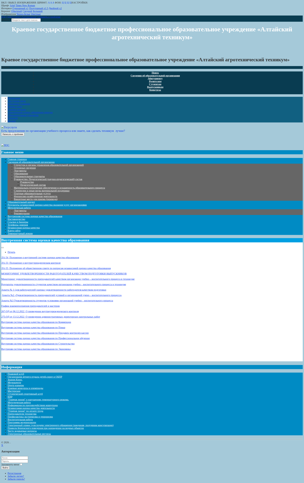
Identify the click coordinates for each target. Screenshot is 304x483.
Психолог (13, 118)
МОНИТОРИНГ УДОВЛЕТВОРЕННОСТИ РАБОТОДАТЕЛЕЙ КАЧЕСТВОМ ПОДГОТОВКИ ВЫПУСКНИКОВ (64, 273)
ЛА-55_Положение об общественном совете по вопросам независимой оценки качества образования (56, 268)
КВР (10, 396)
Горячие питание (17, 109)
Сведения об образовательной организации (31, 162)
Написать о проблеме (13, 134)
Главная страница (17, 159)
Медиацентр (14, 382)
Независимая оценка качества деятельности (31, 408)
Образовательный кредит (21, 202)
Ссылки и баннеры (18, 222)
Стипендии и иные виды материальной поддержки (42, 190)
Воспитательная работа (20, 419)
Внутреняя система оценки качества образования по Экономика (36, 349)
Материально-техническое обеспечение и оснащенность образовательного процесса (59, 187)
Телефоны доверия (18, 225)
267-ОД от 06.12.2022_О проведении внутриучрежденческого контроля (40, 311)
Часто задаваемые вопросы (22, 431)
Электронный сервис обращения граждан (30, 112)
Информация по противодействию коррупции (33, 405)
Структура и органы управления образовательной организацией (49, 165)
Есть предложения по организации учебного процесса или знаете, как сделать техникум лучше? (63, 130)
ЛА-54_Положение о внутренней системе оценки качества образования (40, 257)
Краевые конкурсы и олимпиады (25, 388)
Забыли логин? (16, 476)
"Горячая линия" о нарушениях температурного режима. (38, 399)
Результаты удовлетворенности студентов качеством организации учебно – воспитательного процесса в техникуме (63, 284)
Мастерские (14, 391)
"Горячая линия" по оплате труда (25, 411)
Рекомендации (22, 213)
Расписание (14, 98)
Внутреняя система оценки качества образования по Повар (33, 327)
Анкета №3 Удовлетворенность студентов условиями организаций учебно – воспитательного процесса (57, 300)
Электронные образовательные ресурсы (29, 433)
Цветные (36, 14)
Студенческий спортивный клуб (25, 394)
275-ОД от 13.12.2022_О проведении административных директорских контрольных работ (50, 316)
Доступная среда (17, 101)
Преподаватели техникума (22, 414)
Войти (5, 468)
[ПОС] (5, 145)
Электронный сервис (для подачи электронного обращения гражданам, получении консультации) (61, 425)
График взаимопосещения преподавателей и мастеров (30, 306)
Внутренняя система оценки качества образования (35, 216)
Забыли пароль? (16, 479)
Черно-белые (23, 14)
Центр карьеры (16, 385)
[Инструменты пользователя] (2, 247)
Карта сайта (14, 230)
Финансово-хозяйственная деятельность (35, 196)
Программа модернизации (22, 422)
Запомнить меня (10, 464)
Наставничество (16, 219)
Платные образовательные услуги (32, 193)
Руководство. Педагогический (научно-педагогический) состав (48, 179)
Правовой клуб (16, 374)
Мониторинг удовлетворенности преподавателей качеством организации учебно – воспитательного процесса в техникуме (68, 279)
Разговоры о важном (19, 103)
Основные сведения (25, 167)
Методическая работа (19, 207)
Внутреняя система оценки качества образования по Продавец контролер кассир (45, 333)
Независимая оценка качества (24, 227)
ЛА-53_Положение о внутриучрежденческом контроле (31, 263)
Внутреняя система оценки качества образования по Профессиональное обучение (45, 338)
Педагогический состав (33, 185)
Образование (21, 173)
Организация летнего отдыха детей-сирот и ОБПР (35, 376)
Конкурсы (155, 90)
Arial (12, 5)
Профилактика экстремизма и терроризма (30, 416)
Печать (11, 252)
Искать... (6, 20)
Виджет (12, 121)
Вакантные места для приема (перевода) (35, 199)
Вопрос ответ (15, 106)
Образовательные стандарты (23, 115)
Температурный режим (20, 233)
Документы (20, 170)
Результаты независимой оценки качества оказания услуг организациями (47, 205)
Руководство (27, 182)
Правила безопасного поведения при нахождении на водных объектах (46, 428)
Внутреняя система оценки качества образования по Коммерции (36, 322)
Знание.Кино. (15, 379)
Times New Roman (25, 5)
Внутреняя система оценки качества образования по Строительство (38, 343)
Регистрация (14, 473)
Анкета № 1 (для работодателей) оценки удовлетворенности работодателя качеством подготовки (53, 289)
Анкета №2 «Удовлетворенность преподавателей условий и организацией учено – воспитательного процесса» (62, 295)
